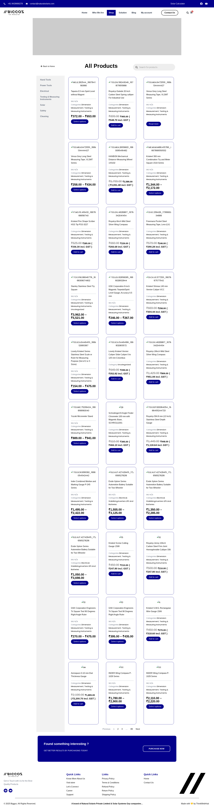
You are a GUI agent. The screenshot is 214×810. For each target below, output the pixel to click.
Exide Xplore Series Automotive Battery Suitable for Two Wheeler (121, 484)
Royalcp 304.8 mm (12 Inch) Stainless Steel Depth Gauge (158, 419)
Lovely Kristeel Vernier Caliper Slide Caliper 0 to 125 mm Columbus (120, 354)
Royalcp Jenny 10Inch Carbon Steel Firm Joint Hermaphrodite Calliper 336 (158, 546)
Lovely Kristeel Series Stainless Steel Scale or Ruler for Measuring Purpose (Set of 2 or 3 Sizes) (81, 357)
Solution (123, 13)
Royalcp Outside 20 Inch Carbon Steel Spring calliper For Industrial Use (121, 94)
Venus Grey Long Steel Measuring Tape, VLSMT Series (157, 94)
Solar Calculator (178, 4)
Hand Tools (45, 80)
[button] (188, 13)
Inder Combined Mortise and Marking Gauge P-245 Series (83, 484)
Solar (42, 105)
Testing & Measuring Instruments (49, 98)
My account (146, 13)
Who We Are (98, 13)
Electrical (44, 91)
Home (84, 13)
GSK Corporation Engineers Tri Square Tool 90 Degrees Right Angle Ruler (83, 611)
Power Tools (46, 85)
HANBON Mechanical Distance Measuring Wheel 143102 (120, 159)
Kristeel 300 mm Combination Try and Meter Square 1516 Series (158, 159)
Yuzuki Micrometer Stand (82, 416)
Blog (134, 13)
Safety (43, 111)
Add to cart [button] (115, 125)
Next (138, 729)
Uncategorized (77, 309)
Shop (111, 13)
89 (132, 729)
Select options (79, 122)
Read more (154, 124)
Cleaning (44, 116)
